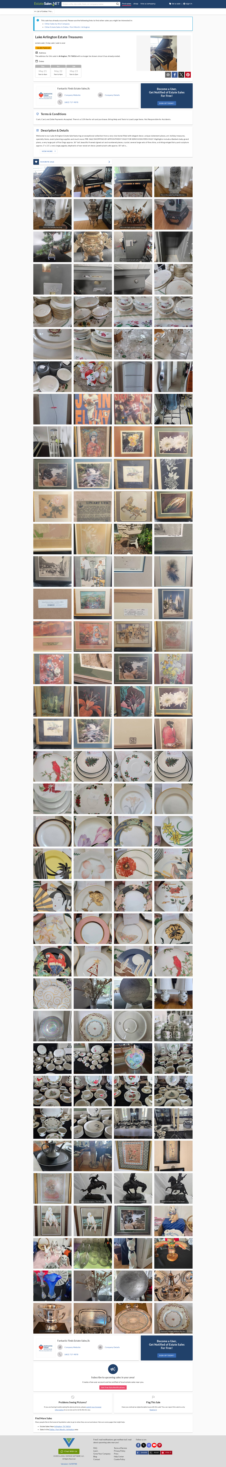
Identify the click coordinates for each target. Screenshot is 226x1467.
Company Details (112, 95)
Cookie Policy (119, 1459)
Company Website (73, 95)
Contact (96, 1459)
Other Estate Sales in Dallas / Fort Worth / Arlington (67, 27)
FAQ (95, 1448)
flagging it (153, 1410)
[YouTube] (154, 1445)
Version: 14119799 (69, 1464)
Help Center (119, 1456)
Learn (95, 1451)
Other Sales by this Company (57, 24)
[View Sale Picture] (93, 182)
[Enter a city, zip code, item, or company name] (117, 4)
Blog (95, 1456)
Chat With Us (70, 1451)
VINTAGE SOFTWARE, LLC (74, 1456)
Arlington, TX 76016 (62, 1426)
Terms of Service (120, 1448)
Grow (101, 1454)
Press (116, 1454)
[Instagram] (149, 1445)
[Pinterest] (159, 1445)
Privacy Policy (119, 1451)
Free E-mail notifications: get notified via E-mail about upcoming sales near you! (112, 1441)
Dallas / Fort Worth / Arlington (61, 1429)
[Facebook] (138, 1445)
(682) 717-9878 (71, 102)
